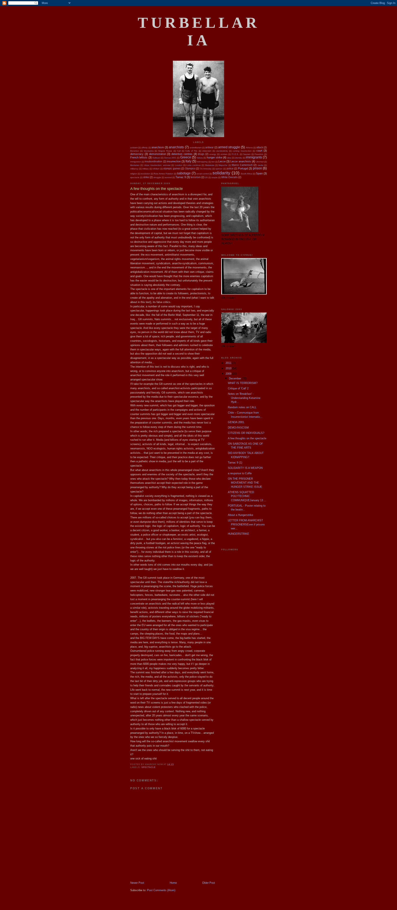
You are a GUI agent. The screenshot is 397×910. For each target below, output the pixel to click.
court (259, 150)
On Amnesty (206, 169)
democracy (136, 154)
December (235, 378)
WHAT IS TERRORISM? (242, 383)
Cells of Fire (191, 151)
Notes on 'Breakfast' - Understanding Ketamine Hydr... (244, 397)
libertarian (135, 165)
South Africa (246, 174)
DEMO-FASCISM (238, 427)
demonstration (157, 154)
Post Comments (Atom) (161, 890)
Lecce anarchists (240, 161)
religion (133, 174)
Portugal (243, 168)
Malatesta (209, 165)
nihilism (156, 169)
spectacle (134, 177)
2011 (229, 362)
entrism (224, 154)
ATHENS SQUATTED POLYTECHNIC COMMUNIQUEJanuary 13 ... (247, 496)
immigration (135, 162)
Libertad (260, 162)
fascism (246, 154)
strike (146, 177)
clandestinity (222, 151)
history (200, 158)
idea (229, 158)
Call (179, 151)
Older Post (208, 882)
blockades (149, 151)
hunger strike (214, 157)
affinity (144, 147)
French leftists (138, 157)
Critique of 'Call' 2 (238, 388)
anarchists (176, 147)
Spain (259, 173)
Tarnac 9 (181, 177)
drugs (201, 154)
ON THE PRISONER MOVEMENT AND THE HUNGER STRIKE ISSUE (245, 482)
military (145, 169)
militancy (134, 169)
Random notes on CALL (242, 407)
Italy (188, 161)
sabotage (184, 173)
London (178, 165)
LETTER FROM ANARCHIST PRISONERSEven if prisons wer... (246, 524)
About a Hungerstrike (240, 515)
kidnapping (202, 162)
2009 (229, 373)
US (206, 177)
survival (168, 177)
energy (212, 154)
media (260, 165)
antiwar (209, 147)
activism (134, 147)
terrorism (196, 177)
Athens (249, 147)
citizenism (206, 151)
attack (259, 147)
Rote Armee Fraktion (163, 174)
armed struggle (229, 147)
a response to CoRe (240, 473)
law (213, 162)
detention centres (182, 154)
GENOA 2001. (236, 422)
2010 (229, 368)
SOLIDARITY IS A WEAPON (245, 467)
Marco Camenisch (242, 165)
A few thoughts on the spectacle (247, 438)
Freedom (259, 154)
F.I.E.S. (235, 154)
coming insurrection (242, 151)
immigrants (254, 157)
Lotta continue (194, 165)
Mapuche (223, 165)
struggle (157, 177)
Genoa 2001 (170, 158)
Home (173, 882)
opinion (218, 169)
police (230, 168)
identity (238, 158)
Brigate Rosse (165, 151)
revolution (145, 174)
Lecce (222, 161)
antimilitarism (196, 147)
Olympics (190, 168)
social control (202, 174)
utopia (215, 177)
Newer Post (137, 882)
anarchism (158, 147)
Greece (185, 157)
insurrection (174, 161)
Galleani (156, 158)
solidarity (221, 172)
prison (257, 168)
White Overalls (229, 177)
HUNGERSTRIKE (238, 533)
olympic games (172, 168)
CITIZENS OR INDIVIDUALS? (246, 432)
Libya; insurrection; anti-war (157, 165)
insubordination (153, 161)
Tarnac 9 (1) (235, 462)
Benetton (134, 151)
